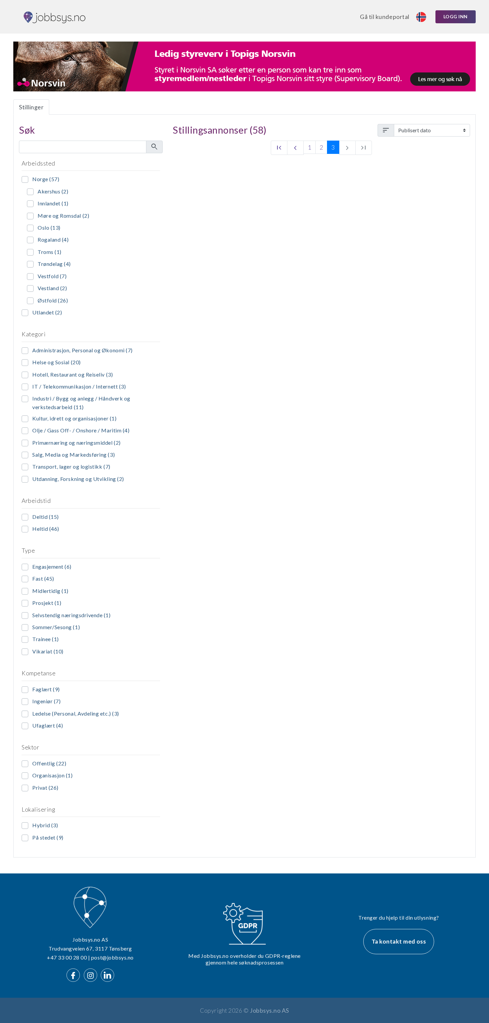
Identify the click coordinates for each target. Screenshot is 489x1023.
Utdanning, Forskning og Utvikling (78, 479)
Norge (45, 179)
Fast (43, 578)
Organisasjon (52, 775)
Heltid (45, 528)
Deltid (45, 516)
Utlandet (47, 312)
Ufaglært (47, 725)
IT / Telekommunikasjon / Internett (79, 386)
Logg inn (455, 16)
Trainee (45, 639)
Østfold (53, 300)
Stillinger (31, 107)
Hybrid (45, 825)
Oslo (49, 227)
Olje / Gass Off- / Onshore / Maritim (80, 430)
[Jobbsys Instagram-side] (92, 974)
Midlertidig (50, 591)
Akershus (53, 191)
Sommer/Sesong (56, 627)
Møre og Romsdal (63, 215)
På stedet (48, 837)
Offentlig (49, 763)
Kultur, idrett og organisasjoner (74, 418)
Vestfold (52, 276)
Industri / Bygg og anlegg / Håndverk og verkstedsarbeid (81, 402)
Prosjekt (46, 603)
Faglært (46, 689)
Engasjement (52, 566)
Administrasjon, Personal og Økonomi (82, 350)
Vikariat (48, 651)
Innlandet (53, 203)
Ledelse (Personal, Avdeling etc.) (75, 713)
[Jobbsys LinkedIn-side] (107, 974)
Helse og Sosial (56, 362)
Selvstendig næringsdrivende (71, 615)
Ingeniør (46, 701)
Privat (45, 787)
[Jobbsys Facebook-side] (74, 974)
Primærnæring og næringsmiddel (76, 442)
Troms (50, 252)
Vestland (52, 288)
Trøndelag (54, 264)
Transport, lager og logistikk (71, 466)
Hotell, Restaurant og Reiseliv (72, 374)
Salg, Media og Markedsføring (73, 454)
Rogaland (53, 239)
